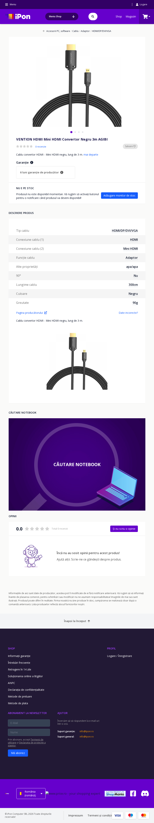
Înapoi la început (75, 621)
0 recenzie (40, 146)
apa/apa (132, 267)
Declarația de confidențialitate (26, 689)
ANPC (11, 683)
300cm (133, 285)
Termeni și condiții (100, 815)
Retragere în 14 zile (19, 669)
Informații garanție (19, 656)
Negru (133, 294)
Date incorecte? (128, 312)
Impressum (75, 815)
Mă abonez (18, 753)
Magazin (131, 16)
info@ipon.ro (87, 731)
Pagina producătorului (29, 312)
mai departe (91, 154)
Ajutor (62, 713)
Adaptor (84, 31)
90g (135, 303)
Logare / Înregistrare (119, 656)
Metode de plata (18, 703)
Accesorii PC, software (58, 31)
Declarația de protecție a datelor (27, 744)
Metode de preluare (20, 696)
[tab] (71, 132)
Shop (119, 16)
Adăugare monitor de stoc (119, 195)
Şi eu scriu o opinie (124, 528)
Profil (111, 648)
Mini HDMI (130, 249)
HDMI (134, 240)
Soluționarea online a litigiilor (25, 676)
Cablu (75, 31)
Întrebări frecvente (19, 662)
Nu (136, 276)
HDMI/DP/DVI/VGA (101, 31)
